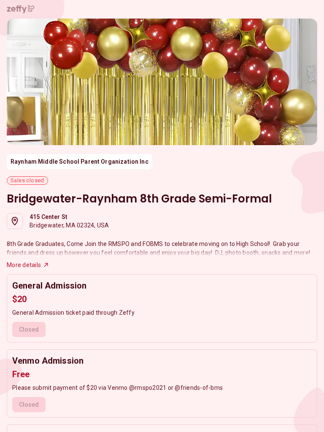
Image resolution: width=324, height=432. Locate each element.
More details (24, 265)
